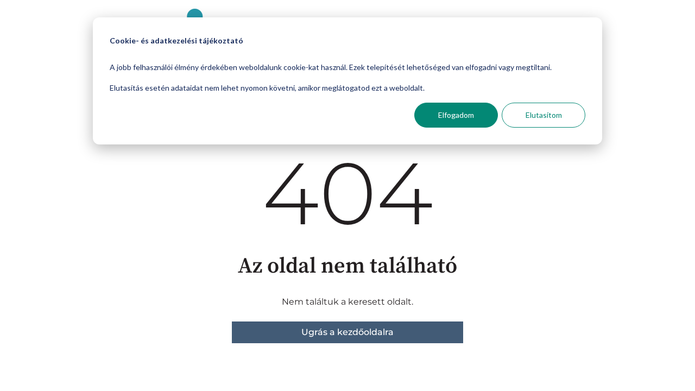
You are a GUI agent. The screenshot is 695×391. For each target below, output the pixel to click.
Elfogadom (456, 114)
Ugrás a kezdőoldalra (347, 332)
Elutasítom (544, 114)
